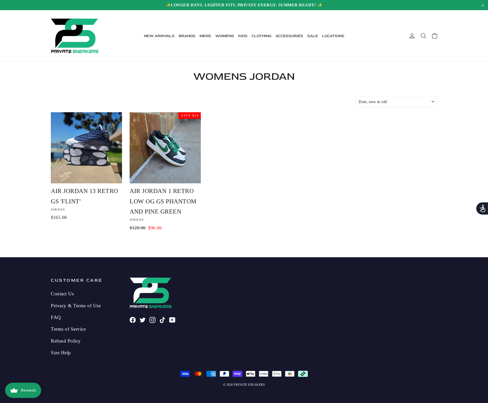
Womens (224, 36)
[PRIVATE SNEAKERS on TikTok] (162, 319)
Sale (312, 36)
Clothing (261, 36)
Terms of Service (68, 329)
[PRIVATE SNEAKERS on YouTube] (172, 319)
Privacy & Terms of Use (76, 305)
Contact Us (62, 293)
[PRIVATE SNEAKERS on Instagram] (152, 319)
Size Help (61, 352)
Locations (333, 36)
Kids (243, 36)
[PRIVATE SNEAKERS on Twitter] (143, 319)
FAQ (56, 317)
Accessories (289, 36)
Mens (205, 36)
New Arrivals (159, 36)
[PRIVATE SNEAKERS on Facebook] (133, 319)
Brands (187, 36)
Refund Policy (66, 341)
